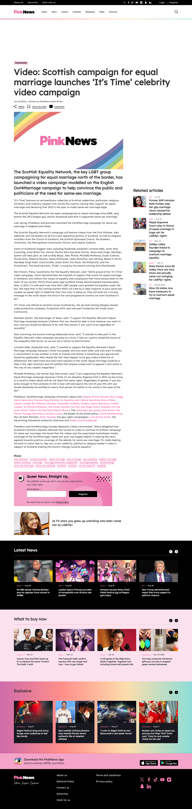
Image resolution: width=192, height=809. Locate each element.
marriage (37, 462)
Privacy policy (104, 781)
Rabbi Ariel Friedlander (83, 420)
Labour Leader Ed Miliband (30, 403)
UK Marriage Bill (87, 465)
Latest (44, 12)
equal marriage (57, 459)
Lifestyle (77, 12)
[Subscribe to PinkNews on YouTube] (162, 780)
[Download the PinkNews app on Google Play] (169, 763)
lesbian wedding (22, 462)
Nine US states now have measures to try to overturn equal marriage (161, 293)
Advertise (33, 2)
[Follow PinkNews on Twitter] (142, 780)
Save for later (39, 106)
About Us (18, 2)
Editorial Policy (65, 781)
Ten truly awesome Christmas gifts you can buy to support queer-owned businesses (157, 661)
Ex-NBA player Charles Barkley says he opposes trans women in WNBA (33, 592)
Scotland (61, 465)
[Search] (176, 12)
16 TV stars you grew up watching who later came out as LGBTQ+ (86, 523)
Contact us (63, 787)
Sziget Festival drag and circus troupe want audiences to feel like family (32, 733)
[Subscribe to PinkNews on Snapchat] (142, 787)
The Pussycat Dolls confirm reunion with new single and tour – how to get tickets (72, 661)
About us (62, 775)
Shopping (89, 12)
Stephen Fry (108, 406)
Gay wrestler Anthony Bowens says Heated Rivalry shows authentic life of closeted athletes (73, 734)
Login (162, 2)
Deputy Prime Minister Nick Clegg (103, 396)
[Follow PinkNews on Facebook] (149, 780)
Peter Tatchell (48, 416)
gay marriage (74, 459)
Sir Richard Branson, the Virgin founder (47, 406)
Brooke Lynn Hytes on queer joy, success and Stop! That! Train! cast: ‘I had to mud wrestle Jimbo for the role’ (158, 734)
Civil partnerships (38, 459)
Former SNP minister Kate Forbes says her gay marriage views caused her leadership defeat (162, 207)
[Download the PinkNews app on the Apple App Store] (149, 763)
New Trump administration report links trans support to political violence (156, 592)
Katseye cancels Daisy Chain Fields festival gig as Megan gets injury (115, 592)
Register (174, 2)
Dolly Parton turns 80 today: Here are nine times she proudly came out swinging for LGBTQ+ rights (162, 273)
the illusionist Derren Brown (53, 410)
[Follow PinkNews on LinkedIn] (150, 2)
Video (102, 12)
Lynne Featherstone (110, 413)
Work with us (48, 2)
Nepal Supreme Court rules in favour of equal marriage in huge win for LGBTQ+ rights (161, 229)
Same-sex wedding (45, 465)
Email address (37, 489)
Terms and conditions (108, 775)
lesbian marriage (108, 459)
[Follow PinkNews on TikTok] (156, 780)
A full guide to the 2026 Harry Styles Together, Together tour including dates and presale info (116, 661)
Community (21, 62)
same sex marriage (24, 465)
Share (21, 106)
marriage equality (88, 462)
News (54, 12)
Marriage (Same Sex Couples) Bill (60, 462)
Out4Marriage (107, 462)
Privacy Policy (62, 502)
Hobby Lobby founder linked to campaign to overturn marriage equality (160, 251)
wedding (101, 465)
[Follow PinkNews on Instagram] (169, 780)
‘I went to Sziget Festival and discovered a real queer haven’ (116, 732)
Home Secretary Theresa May (31, 400)
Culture (64, 12)
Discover (113, 12)
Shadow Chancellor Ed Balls (63, 403)
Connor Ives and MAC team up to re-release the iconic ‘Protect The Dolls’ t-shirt (33, 661)
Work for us (63, 799)
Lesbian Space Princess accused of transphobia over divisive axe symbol (75, 592)
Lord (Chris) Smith (100, 416)
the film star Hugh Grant (85, 406)
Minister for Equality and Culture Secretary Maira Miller (82, 400)
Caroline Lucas (53, 413)
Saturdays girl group (88, 410)
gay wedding (90, 459)
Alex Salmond (21, 459)
